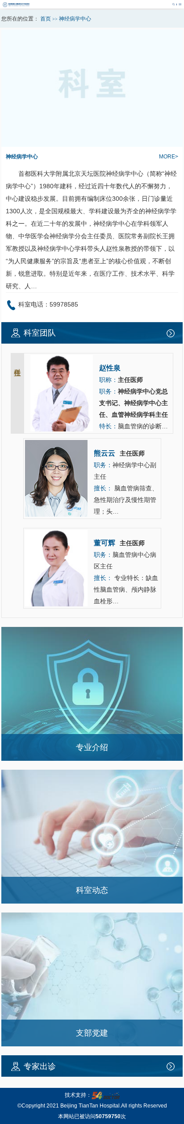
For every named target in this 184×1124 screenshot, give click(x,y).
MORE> (168, 156)
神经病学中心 (22, 156)
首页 (45, 19)
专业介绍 (92, 747)
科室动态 (92, 890)
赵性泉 (115, 248)
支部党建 (92, 1033)
